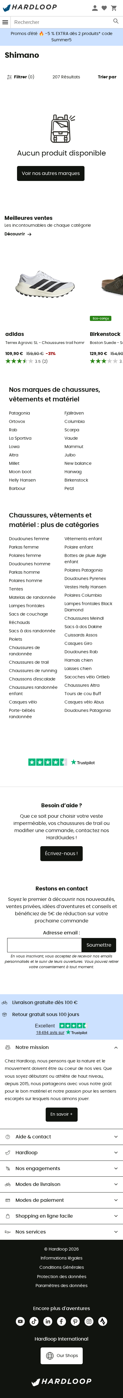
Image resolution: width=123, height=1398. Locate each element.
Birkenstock (76, 480)
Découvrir (14, 234)
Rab (13, 430)
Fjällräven (74, 413)
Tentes (16, 589)
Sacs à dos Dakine (83, 627)
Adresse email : (61, 933)
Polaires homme (25, 581)
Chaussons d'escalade (32, 679)
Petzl (69, 489)
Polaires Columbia (83, 595)
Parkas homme (24, 572)
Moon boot (20, 472)
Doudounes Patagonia (87, 711)
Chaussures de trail (29, 662)
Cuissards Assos (80, 635)
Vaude (71, 438)
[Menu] (5, 22)
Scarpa (71, 430)
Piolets (15, 639)
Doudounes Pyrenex (85, 579)
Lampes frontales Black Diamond (88, 607)
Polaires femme (25, 556)
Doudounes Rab (81, 652)
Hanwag (73, 472)
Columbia (74, 422)
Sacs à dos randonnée (32, 631)
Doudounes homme (29, 564)
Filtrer (24, 77)
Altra (13, 455)
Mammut (73, 447)
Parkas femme (24, 547)
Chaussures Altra (81, 685)
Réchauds (19, 623)
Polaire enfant (78, 547)
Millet (14, 464)
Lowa (14, 447)
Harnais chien (78, 660)
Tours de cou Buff (82, 694)
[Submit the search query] (116, 22)
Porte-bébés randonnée (22, 714)
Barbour (17, 489)
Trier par (107, 77)
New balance (78, 464)
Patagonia (19, 413)
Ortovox (17, 422)
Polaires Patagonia (83, 570)
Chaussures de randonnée (24, 651)
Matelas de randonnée (32, 598)
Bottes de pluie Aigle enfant (85, 559)
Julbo (70, 455)
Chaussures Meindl (84, 618)
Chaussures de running (33, 671)
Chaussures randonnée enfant (33, 691)
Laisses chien (78, 669)
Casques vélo (23, 702)
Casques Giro (78, 644)
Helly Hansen (22, 480)
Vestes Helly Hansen (85, 587)
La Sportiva (20, 438)
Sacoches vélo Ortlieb (87, 677)
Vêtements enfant (83, 539)
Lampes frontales (26, 606)
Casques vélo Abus (84, 702)
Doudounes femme (29, 539)
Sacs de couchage (28, 614)
